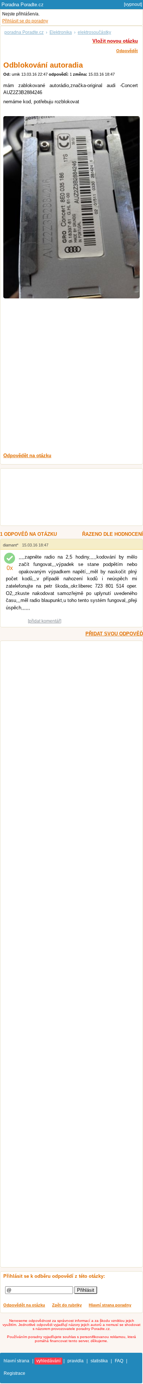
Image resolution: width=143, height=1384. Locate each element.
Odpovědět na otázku (24, 1305)
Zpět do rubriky (67, 1305)
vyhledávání (48, 1360)
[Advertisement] (71, 375)
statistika (99, 1360)
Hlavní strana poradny (110, 1305)
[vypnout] (133, 4)
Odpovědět (127, 51)
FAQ (119, 1360)
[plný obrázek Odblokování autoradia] (71, 207)
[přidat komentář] (44, 621)
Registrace (14, 1373)
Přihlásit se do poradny (25, 21)
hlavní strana (16, 1360)
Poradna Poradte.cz (22, 4)
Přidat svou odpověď (114, 634)
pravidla (75, 1360)
